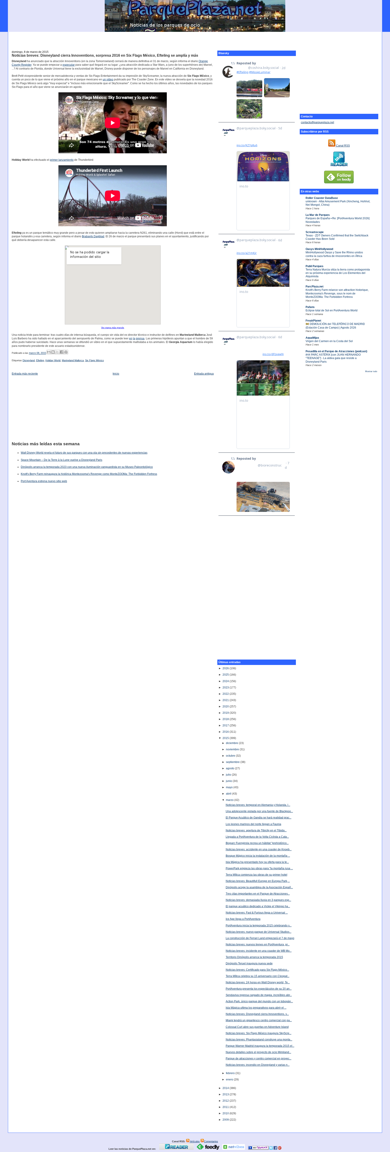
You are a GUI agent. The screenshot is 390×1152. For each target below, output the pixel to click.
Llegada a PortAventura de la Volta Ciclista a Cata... (257, 836)
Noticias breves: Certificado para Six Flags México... (257, 969)
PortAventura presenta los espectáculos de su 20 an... (259, 988)
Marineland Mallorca (73, 360)
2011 (226, 1107)
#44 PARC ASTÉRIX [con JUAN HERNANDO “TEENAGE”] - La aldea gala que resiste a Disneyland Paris (333, 358)
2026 (226, 668)
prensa (140, 338)
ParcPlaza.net (314, 286)
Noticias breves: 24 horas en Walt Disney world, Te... (258, 982)
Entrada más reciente (25, 373)
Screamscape (315, 232)
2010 (226, 1113)
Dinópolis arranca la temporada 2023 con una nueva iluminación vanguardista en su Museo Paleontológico (87, 467)
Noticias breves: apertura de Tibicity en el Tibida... (256, 830)
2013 (226, 1094)
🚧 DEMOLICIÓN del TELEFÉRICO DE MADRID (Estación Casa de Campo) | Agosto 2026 (335, 325)
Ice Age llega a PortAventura (243, 919)
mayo (229, 787)
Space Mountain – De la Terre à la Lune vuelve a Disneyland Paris (61, 460)
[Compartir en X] (57, 352)
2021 (226, 700)
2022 (226, 693)
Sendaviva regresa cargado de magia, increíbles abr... (259, 995)
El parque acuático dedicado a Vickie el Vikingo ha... (258, 906)
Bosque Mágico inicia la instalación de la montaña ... (258, 855)
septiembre (233, 762)
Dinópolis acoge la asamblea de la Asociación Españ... (259, 887)
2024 (226, 681)
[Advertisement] (195, 38)
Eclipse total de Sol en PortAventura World (332, 310)
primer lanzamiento (62, 159)
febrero (230, 1073)
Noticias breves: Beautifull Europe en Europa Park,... (258, 881)
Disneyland (29, 360)
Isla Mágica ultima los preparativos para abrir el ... (256, 1007)
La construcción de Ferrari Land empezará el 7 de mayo (260, 938)
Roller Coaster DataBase (322, 198)
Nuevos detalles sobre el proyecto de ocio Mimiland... (258, 1052)
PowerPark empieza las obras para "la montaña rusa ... (259, 868)
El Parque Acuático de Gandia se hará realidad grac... (258, 817)
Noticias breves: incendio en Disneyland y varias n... (258, 1064)
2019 (226, 712)
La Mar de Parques (318, 215)
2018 (226, 719)
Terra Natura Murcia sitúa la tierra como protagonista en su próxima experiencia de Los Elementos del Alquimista (338, 273)
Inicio (116, 373)
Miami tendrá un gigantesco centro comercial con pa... (259, 1020)
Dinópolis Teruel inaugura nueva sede (249, 963)
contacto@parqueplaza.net (317, 122)
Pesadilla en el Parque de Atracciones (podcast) (336, 351)
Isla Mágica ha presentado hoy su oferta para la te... (257, 862)
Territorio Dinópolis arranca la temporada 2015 (254, 957)
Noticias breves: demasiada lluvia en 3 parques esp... (258, 900)
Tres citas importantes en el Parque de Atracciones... (258, 893)
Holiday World (52, 360)
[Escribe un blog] (53, 352)
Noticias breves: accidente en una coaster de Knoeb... (259, 849)
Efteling (40, 360)
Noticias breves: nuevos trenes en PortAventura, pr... (258, 944)
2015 (226, 738)
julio (229, 774)
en (130, 338)
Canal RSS (342, 145)
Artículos (195, 1141)
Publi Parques (314, 266)
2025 (226, 674)
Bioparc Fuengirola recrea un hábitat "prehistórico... (257, 843)
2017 (226, 725)
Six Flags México (94, 360)
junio (229, 781)
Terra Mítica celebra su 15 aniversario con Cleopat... (257, 976)
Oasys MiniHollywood (319, 249)
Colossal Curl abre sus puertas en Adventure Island (257, 1026)
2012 (226, 1100)
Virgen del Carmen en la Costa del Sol (329, 341)
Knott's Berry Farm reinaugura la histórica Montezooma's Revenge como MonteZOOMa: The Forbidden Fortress (89, 474)
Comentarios (211, 1141)
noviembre (233, 749)
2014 (226, 1088)
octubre (231, 755)
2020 (226, 706)
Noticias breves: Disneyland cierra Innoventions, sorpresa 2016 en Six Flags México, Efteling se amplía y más (105, 55)
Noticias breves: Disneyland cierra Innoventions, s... (257, 1014)
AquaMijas (312, 337)
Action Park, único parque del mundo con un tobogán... (259, 1001)
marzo (230, 800)
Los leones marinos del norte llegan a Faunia (253, 824)
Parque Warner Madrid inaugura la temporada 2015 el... (260, 1045)
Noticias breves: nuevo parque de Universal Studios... (258, 931)
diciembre (232, 743)
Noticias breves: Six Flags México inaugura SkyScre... (258, 1033)
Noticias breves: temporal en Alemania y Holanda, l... (258, 805)
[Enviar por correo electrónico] (48, 352)
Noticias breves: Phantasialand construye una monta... (259, 1039)
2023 (226, 687)
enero (230, 1079)
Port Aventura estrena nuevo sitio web (44, 481)
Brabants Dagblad (93, 236)
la (134, 338)
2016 (226, 731)
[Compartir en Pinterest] (66, 352)
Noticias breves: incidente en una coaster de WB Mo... (259, 950)
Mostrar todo (371, 371)
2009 (226, 1119)
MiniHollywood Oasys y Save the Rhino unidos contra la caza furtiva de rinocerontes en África (334, 254)
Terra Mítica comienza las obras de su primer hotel (256, 874)
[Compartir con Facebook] (61, 352)
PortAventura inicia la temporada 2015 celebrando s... (259, 925)
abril (229, 793)
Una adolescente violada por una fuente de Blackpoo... (259, 811)
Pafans (310, 307)
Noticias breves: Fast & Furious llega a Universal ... (257, 912)
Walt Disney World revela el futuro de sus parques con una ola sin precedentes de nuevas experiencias (84, 452)
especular (69, 64)
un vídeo (108, 79)
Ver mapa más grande (112, 327)
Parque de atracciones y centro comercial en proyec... (258, 1058)
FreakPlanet (313, 320)
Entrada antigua (204, 373)
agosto (230, 768)
